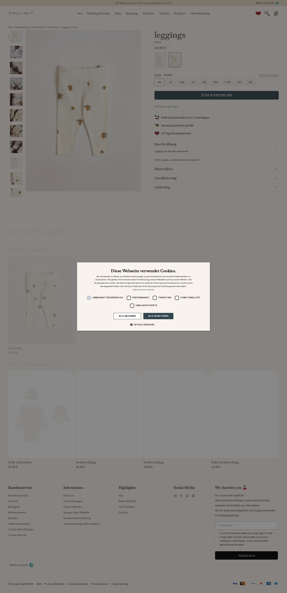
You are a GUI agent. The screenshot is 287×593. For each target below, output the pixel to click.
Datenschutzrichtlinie (143, 289)
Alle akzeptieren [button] (158, 316)
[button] (143, 325)
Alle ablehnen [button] (127, 316)
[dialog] (143, 296)
